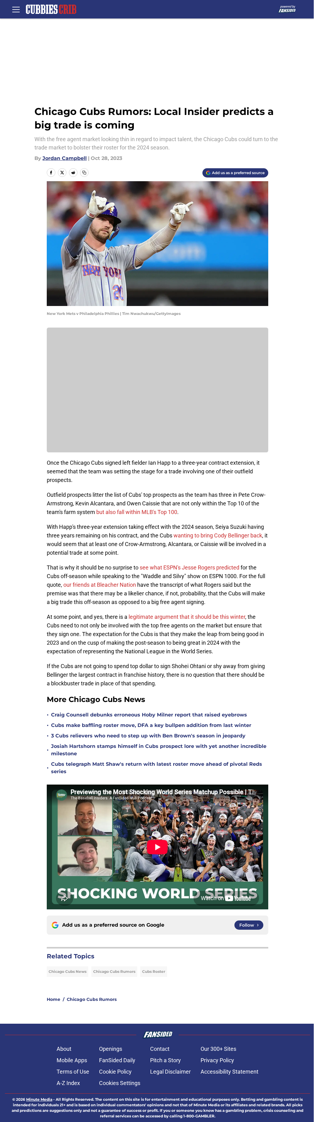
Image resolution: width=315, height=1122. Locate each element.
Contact (159, 1049)
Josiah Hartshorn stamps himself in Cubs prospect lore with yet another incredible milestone (158, 750)
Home (53, 999)
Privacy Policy (217, 1060)
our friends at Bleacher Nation (99, 584)
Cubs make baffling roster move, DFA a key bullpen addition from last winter (151, 725)
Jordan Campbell (64, 158)
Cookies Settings (119, 1083)
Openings (110, 1049)
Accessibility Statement (229, 1071)
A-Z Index (68, 1083)
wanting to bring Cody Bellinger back (217, 535)
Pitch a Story (165, 1060)
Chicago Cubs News (67, 971)
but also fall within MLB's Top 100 (136, 512)
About (64, 1049)
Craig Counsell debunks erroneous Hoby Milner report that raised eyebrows (149, 715)
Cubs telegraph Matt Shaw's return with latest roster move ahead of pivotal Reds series (156, 767)
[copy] (84, 172)
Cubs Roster (153, 971)
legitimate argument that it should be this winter (186, 617)
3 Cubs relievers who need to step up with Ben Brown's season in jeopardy (148, 736)
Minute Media (39, 1099)
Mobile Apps (72, 1060)
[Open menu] (16, 9)
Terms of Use (73, 1071)
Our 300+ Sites (218, 1049)
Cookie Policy (115, 1071)
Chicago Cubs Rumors (114, 971)
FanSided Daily (117, 1060)
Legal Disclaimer (170, 1071)
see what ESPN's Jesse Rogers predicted (189, 567)
